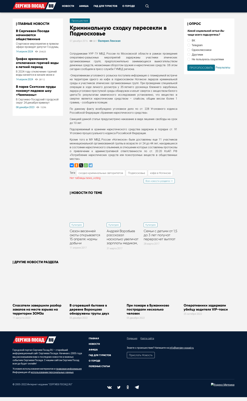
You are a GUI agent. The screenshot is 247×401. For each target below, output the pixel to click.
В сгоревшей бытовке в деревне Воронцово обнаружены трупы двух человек (89, 311)
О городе (128, 6)
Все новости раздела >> (159, 181)
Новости (68, 6)
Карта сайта (147, 338)
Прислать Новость (141, 355)
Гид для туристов (105, 6)
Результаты (223, 67)
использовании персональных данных (52, 372)
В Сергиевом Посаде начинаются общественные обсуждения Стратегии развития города (35, 39)
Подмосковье (136, 173)
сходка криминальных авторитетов (100, 173)
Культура (77, 224)
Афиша (84, 6)
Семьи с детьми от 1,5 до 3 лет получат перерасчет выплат (160, 235)
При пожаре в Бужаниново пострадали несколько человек (148, 309)
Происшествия (80, 20)
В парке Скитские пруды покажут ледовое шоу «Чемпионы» (36, 91)
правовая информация (69, 368)
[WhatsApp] (86, 165)
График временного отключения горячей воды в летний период (37, 63)
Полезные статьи (99, 366)
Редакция (132, 338)
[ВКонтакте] (72, 165)
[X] (81, 165)
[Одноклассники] (76, 165)
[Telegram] (91, 165)
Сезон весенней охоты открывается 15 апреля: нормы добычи (85, 237)
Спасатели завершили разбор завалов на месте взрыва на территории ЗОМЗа (37, 309)
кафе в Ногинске (160, 173)
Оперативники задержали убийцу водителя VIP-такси (206, 307)
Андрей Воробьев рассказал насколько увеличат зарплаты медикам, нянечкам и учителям (123, 239)
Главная (94, 338)
